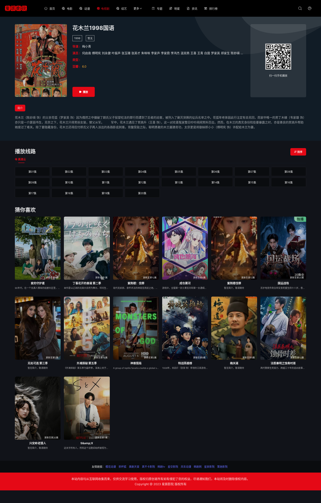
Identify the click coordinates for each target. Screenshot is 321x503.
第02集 (69, 171)
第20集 (142, 193)
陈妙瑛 (236, 53)
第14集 (215, 182)
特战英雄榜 (185, 363)
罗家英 (216, 53)
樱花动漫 (111, 466)
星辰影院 (209, 466)
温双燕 (185, 53)
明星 (177, 8)
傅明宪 (97, 53)
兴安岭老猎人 (37, 443)
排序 (299, 151)
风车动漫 (186, 466)
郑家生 (226, 53)
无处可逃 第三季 (38, 363)
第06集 (215, 171)
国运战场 (283, 283)
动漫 (87, 8)
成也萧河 (185, 283)
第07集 (252, 171)
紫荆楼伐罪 (234, 283)
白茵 (207, 53)
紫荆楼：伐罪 (136, 283)
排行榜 (213, 8)
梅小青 (86, 46)
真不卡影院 (148, 466)
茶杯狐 (122, 466)
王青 (200, 53)
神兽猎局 (136, 363)
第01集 (32, 171)
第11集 (106, 182)
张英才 (136, 53)
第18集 (69, 193)
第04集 (142, 171)
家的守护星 (38, 283)
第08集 (288, 171)
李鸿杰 (176, 53)
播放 (85, 91)
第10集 (69, 182)
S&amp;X (86, 443)
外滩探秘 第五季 (87, 363)
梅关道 (234, 363)
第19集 (106, 193)
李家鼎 (166, 53)
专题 (159, 8)
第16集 (289, 182)
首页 (52, 8)
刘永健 (107, 53)
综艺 (124, 8)
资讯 (194, 8)
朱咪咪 (146, 53)
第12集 (142, 182)
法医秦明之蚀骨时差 (283, 363)
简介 (20, 108)
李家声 (156, 53)
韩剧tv (161, 466)
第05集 (179, 171)
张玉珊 (126, 53)
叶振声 (116, 53)
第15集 (252, 182)
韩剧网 (198, 466)
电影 (69, 8)
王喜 (193, 53)
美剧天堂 (134, 466)
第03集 (105, 171)
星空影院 (173, 466)
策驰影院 (222, 466)
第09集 (32, 182)
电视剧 (105, 8)
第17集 (32, 193)
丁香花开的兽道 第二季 (87, 283)
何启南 (87, 53)
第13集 (179, 182)
